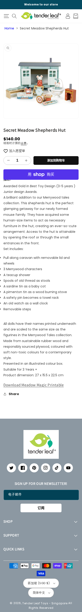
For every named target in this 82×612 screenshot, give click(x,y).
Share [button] (14, 394)
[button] (6, 16)
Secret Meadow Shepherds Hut (44, 28)
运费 (23, 143)
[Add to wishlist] (5, 151)
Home (9, 28)
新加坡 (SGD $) (39, 583)
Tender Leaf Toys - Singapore (45, 603)
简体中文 (39, 592)
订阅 (41, 507)
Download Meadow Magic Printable (33, 384)
